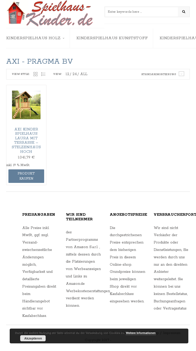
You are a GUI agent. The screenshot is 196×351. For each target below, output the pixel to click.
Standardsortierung (158, 74)
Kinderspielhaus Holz (33, 38)
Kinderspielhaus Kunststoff (112, 38)
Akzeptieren (33, 338)
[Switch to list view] (43, 74)
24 (74, 74)
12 (67, 74)
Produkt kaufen (26, 176)
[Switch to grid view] (35, 74)
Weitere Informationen (141, 333)
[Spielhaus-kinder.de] (50, 14)
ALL (83, 74)
